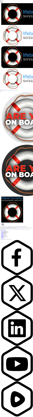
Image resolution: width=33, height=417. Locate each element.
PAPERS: (2, 237)
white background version (9, 226)
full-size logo (5, 226)
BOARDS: (2, 234)
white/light (23, 226)
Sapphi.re (10, 239)
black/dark (19, 226)
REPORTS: (2, 235)
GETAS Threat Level (3, 230)
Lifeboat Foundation (4, 239)
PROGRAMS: (2, 236)
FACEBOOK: (2, 231)
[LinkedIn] (17, 345)
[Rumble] (17, 416)
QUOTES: (2, 238)
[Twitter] (17, 310)
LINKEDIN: (2, 232)
